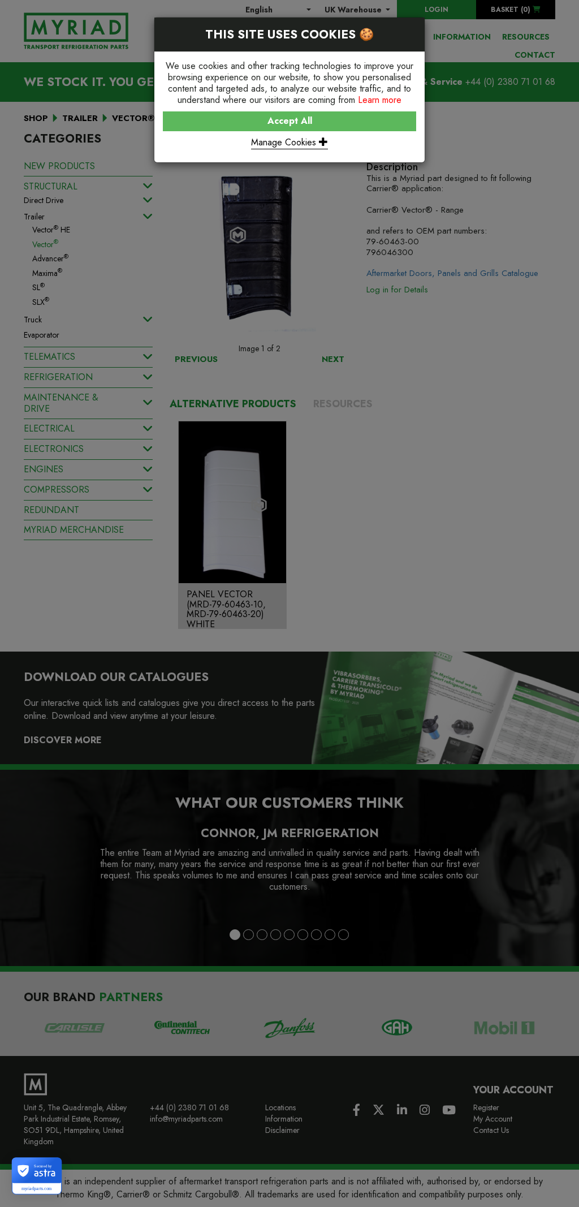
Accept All (289, 120)
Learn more (379, 99)
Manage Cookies (285, 142)
